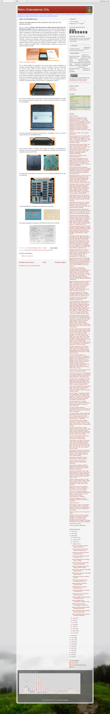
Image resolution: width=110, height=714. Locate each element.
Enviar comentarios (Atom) (33, 265)
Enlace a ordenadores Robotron (27, 62)
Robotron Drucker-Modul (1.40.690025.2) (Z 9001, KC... (80, 604)
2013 (72, 656)
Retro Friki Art (73, 90)
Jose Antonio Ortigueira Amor (78, 665)
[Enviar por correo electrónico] (50, 248)
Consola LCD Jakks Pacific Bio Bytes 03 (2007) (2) (80, 546)
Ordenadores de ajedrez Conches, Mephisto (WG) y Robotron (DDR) (78, 458)
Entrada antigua (60, 262)
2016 (72, 650)
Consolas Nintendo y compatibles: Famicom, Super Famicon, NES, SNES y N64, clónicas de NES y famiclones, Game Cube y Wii (79, 403)
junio (74, 622)
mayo (74, 624)
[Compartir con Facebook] (55, 248)
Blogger (66, 700)
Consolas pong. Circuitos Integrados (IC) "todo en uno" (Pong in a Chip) (79, 370)
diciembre (75, 537)
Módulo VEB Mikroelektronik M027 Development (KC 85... (81, 608)
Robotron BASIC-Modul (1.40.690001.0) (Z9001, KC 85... (81, 601)
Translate (81, 23)
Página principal (73, 116)
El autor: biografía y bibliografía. (77, 525)
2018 (72, 646)
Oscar (72, 667)
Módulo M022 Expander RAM (45, 250)
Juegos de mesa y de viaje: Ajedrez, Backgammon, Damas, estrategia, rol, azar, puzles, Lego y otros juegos (79, 488)
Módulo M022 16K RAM (31, 250)
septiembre (76, 544)
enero (74, 633)
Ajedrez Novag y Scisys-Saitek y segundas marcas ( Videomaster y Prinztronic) (78, 462)
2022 (72, 637)
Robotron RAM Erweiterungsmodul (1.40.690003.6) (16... (81, 597)
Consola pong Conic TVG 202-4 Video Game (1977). (80, 594)
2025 (72, 533)
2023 (72, 635)
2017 (72, 648)
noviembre (75, 539)
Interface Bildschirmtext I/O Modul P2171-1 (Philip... (80, 560)
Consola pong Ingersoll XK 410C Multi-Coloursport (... (80, 553)
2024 (72, 535)
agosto (74, 618)
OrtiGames (72, 88)
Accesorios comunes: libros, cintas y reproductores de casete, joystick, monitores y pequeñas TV (78, 298)
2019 (72, 644)
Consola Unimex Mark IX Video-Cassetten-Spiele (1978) (80, 550)
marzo (74, 628)
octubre (75, 541)
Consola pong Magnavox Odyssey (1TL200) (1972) (81, 591)
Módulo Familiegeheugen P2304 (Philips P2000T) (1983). (80, 567)
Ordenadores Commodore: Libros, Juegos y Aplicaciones (78, 156)
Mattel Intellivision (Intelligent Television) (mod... (79, 587)
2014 (72, 654)
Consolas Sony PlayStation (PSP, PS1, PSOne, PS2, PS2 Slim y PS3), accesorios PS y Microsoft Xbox (79, 437)
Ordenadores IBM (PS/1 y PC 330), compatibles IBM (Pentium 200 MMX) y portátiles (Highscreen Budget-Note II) (79, 294)
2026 (72, 531)
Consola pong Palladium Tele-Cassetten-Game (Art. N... (80, 580)
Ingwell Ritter (74, 662)
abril (74, 626)
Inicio (44, 262)
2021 (72, 639)
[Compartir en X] (54, 248)
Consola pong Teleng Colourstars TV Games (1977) (80, 556)
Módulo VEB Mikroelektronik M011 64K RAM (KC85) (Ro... (81, 615)
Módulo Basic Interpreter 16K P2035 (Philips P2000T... (81, 570)
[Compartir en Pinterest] (57, 248)
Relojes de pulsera (74, 502)
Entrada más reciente (26, 262)
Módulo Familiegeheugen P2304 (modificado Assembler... (80, 563)
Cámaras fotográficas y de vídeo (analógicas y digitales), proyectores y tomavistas (79, 499)
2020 (72, 642)
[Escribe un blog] (52, 248)
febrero (75, 630)
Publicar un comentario (27, 256)
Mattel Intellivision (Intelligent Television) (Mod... (79, 584)
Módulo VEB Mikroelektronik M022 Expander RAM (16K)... (81, 611)
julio (74, 620)
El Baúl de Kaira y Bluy (75, 523)
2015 (72, 652)
